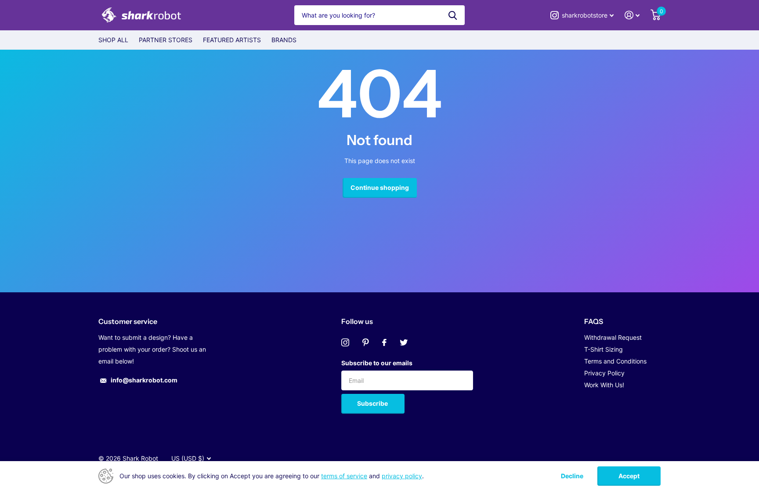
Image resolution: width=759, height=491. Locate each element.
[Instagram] (345, 342)
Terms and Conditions (615, 361)
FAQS (593, 321)
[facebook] (384, 342)
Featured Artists (232, 40)
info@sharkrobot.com (144, 380)
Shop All (113, 40)
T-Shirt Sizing (603, 349)
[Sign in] (632, 15)
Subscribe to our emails (376, 363)
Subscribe (373, 403)
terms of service (344, 476)
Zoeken (453, 15)
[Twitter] (404, 342)
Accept (629, 476)
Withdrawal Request (613, 337)
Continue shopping (380, 187)
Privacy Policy (604, 373)
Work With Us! (604, 385)
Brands (283, 40)
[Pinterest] (365, 342)
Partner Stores (165, 40)
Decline (572, 476)
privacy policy (402, 476)
